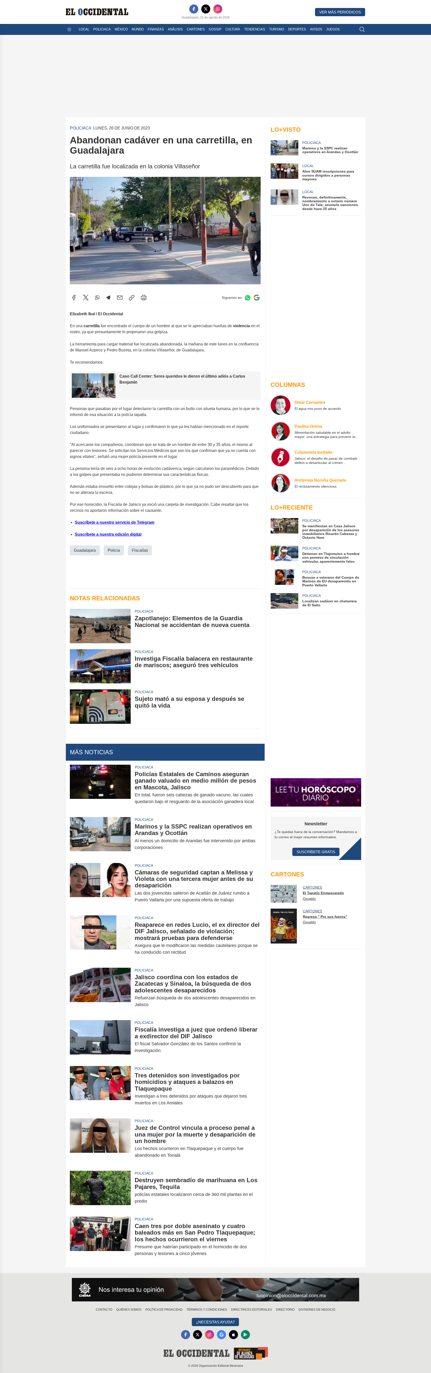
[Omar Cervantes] (281, 405)
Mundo (138, 29)
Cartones (196, 29)
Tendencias (254, 29)
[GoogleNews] (221, 1334)
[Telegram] (108, 298)
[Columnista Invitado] (281, 457)
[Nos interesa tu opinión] (215, 1289)
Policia (114, 550)
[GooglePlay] (245, 1334)
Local (84, 29)
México (121, 29)
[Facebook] (193, 8)
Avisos (316, 29)
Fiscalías (140, 550)
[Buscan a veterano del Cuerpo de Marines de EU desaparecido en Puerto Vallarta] (284, 578)
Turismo (276, 29)
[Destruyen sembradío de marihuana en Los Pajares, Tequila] (100, 1191)
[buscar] (362, 29)
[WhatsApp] (97, 298)
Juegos (333, 29)
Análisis (175, 29)
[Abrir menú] (69, 29)
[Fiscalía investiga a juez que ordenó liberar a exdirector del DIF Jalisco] (100, 1040)
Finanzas (156, 29)
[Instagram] (217, 8)
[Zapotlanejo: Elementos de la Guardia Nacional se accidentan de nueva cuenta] (100, 626)
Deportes (297, 29)
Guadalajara (85, 550)
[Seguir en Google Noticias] (257, 298)
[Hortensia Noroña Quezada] (281, 483)
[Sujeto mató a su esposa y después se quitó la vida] (100, 706)
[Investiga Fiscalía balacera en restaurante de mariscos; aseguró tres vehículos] (100, 666)
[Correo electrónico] (120, 298)
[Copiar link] (132, 298)
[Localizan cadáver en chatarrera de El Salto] (284, 601)
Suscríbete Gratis (316, 852)
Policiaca (102, 29)
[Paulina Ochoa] (281, 431)
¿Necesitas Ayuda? (215, 1322)
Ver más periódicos (340, 12)
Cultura (232, 29)
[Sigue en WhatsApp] (248, 298)
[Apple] (233, 1334)
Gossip (215, 29)
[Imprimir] (144, 298)
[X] (205, 8)
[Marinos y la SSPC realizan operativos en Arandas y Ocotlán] (100, 837)
